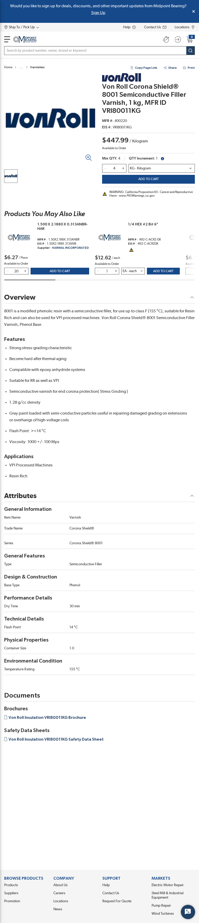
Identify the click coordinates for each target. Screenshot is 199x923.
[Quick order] (165, 39)
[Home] (25, 39)
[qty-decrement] (105, 168)
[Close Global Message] (193, 11)
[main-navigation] (7, 39)
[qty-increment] (123, 168)
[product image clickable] (11, 176)
